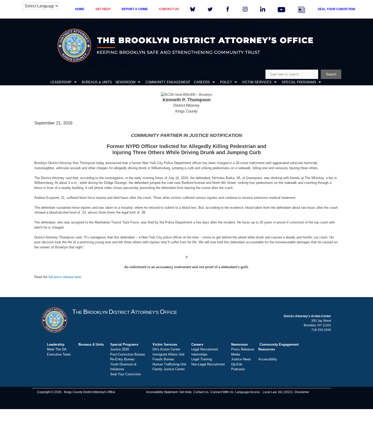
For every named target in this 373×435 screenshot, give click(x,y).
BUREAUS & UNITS (97, 82)
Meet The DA (56, 349)
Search (331, 74)
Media (235, 354)
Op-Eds (236, 364)
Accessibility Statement (162, 392)
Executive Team (59, 354)
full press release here (64, 277)
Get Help (185, 392)
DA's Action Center (166, 349)
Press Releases (243, 349)
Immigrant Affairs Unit (168, 354)
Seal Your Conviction (125, 374)
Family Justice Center (168, 369)
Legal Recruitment (204, 349)
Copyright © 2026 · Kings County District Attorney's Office (76, 392)
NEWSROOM (125, 82)
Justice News (241, 359)
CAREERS (202, 82)
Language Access (247, 392)
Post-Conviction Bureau (127, 354)
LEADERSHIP (61, 82)
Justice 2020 (119, 349)
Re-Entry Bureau (122, 359)
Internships (199, 354)
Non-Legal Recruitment (208, 364)
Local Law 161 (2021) (278, 392)
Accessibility (267, 359)
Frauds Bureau (163, 359)
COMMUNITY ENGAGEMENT (167, 82)
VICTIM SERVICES (257, 82)
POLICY (226, 82)
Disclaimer (302, 392)
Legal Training (201, 359)
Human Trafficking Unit (169, 364)
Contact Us (201, 392)
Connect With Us (221, 392)
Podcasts (238, 369)
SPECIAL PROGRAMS (299, 82)
